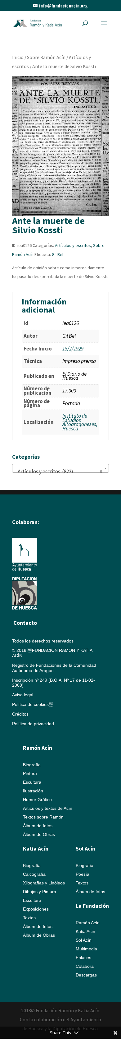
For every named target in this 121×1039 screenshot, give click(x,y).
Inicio (18, 57)
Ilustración (33, 790)
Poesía (82, 874)
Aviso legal (22, 694)
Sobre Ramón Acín (46, 57)
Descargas (86, 974)
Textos (29, 917)
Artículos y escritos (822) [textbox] (58, 471)
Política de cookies (32, 704)
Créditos (20, 714)
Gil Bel (57, 254)
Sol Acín (84, 940)
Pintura (30, 773)
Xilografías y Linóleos (44, 882)
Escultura (32, 782)
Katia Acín (35, 848)
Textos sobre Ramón (43, 816)
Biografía (32, 764)
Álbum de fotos (37, 825)
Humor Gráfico (37, 799)
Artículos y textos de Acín (47, 808)
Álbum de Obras (39, 834)
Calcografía (34, 874)
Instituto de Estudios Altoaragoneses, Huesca (79, 422)
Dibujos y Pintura (39, 891)
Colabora (85, 966)
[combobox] (60, 468)
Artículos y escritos (73, 245)
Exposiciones (36, 909)
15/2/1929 (72, 348)
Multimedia (86, 948)
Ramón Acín (88, 922)
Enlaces (83, 957)
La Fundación (92, 905)
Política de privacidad (33, 723)
